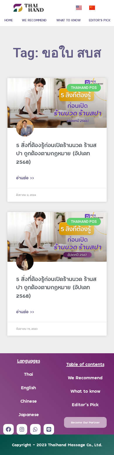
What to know (85, 391)
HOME (8, 20)
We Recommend (85, 377)
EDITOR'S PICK (99, 20)
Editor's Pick (85, 404)
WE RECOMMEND (34, 20)
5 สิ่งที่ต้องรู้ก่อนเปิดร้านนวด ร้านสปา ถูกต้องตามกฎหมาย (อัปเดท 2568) (56, 153)
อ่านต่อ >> (25, 177)
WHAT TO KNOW (68, 20)
